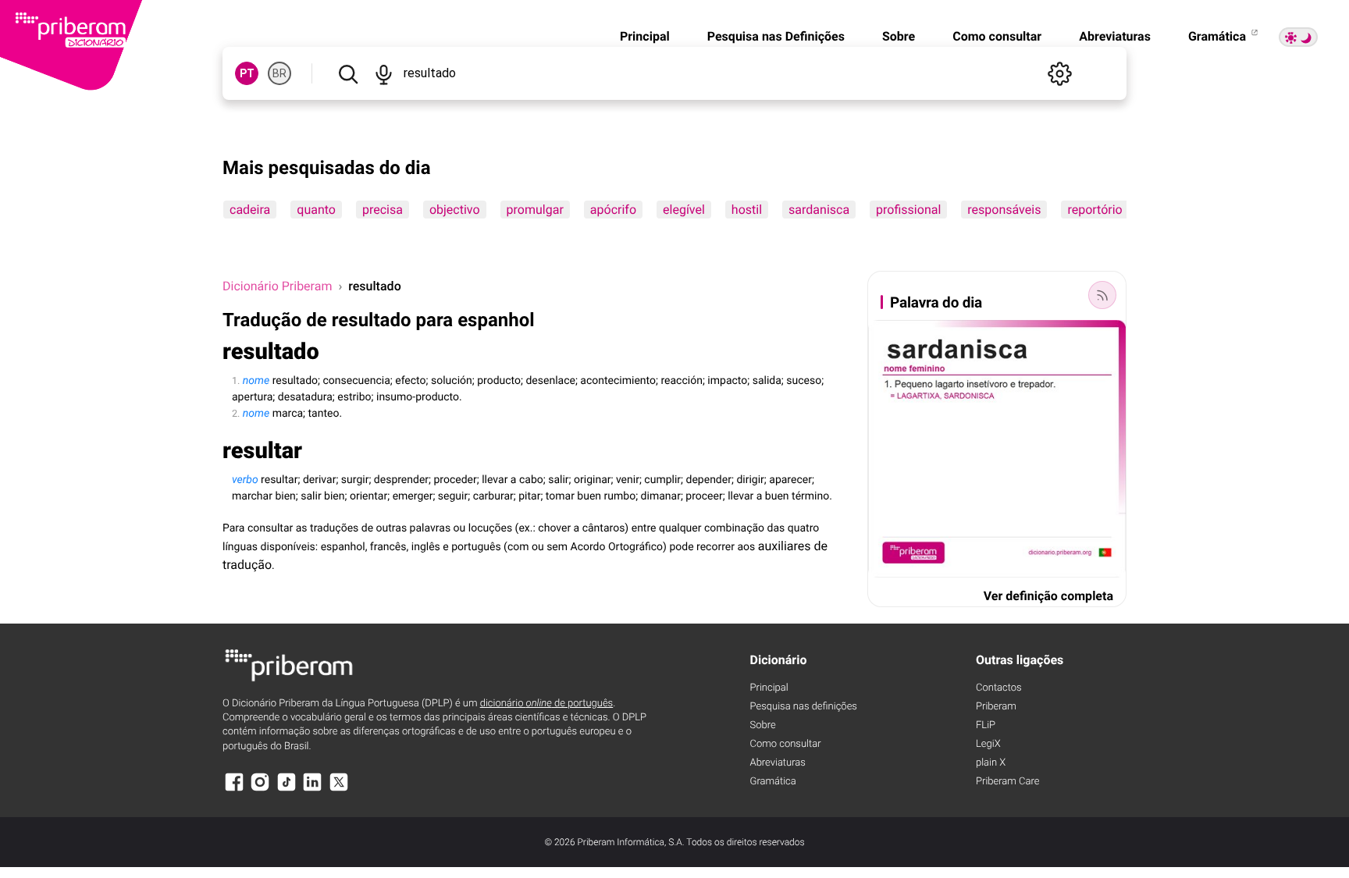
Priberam (996, 707)
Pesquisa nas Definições (776, 36)
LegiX (988, 744)
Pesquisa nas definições (803, 707)
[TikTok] (286, 789)
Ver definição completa (1048, 595)
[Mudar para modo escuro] (1298, 37)
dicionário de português (547, 703)
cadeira (250, 209)
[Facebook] (234, 789)
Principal (645, 36)
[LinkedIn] (312, 789)
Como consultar (996, 36)
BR (279, 73)
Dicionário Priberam (277, 286)
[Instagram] (260, 789)
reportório (1094, 209)
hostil (746, 209)
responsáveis (1004, 209)
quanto (316, 209)
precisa (382, 209)
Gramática (1218, 36)
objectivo (454, 209)
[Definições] (1059, 73)
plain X (991, 763)
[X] (339, 789)
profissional (908, 209)
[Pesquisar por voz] (383, 73)
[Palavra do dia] (1102, 295)
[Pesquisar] (348, 73)
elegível (684, 209)
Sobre (898, 36)
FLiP (985, 725)
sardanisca (818, 209)
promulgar (535, 209)
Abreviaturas (1115, 36)
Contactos (999, 688)
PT (247, 73)
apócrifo (613, 209)
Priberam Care (1007, 781)
